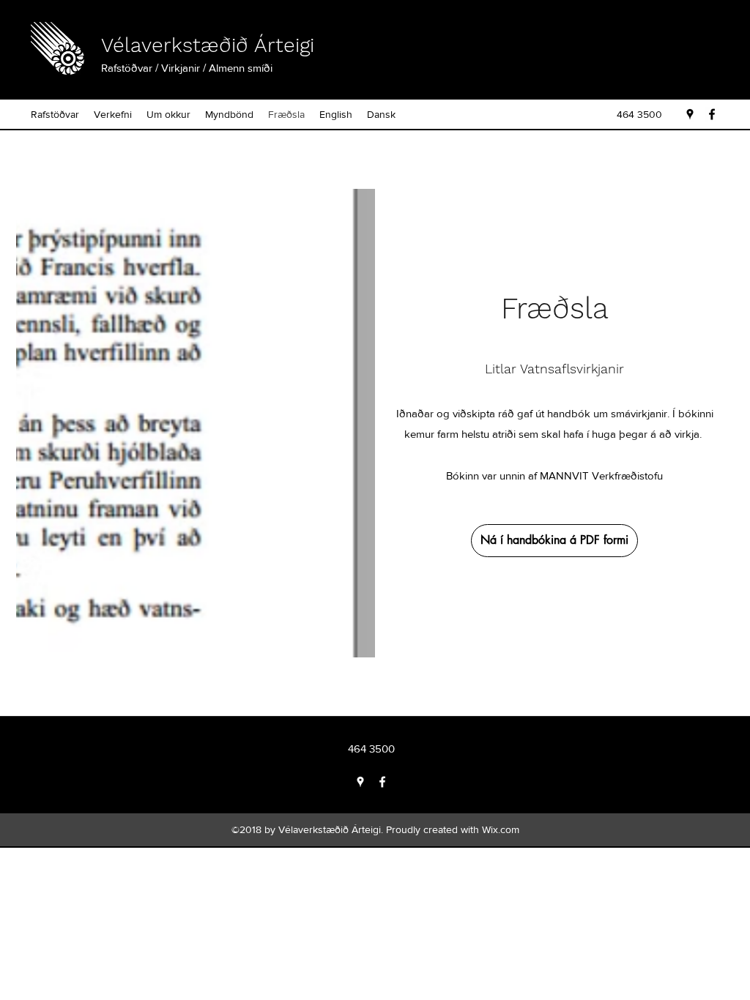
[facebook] (712, 114)
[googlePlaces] (690, 114)
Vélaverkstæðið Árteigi (207, 45)
